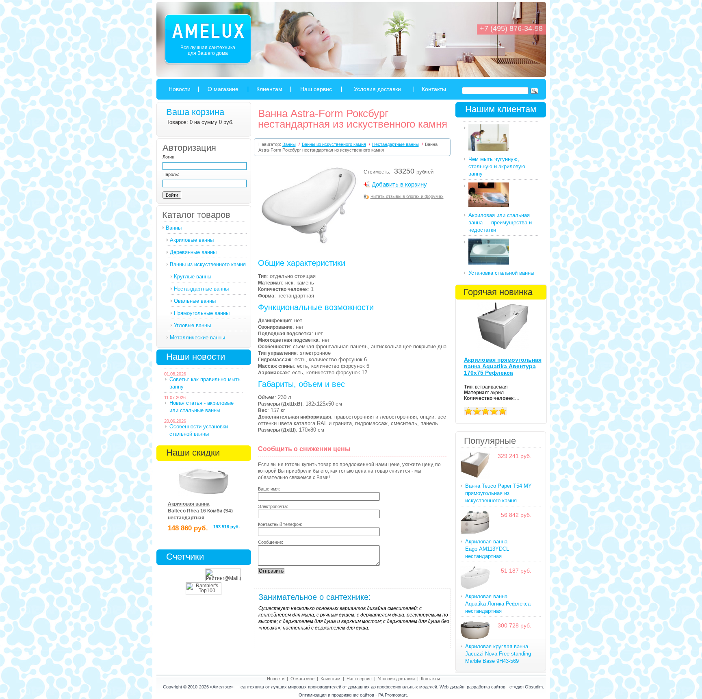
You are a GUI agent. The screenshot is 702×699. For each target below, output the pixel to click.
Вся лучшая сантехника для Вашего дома (207, 50)
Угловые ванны (192, 325)
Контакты (434, 89)
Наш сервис (316, 89)
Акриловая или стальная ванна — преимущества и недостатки (500, 222)
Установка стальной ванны (501, 273)
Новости (180, 89)
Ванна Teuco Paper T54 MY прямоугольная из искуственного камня (498, 493)
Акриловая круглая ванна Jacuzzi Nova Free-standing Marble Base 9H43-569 (498, 653)
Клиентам (269, 89)
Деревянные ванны (193, 252)
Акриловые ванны (192, 240)
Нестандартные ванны (201, 289)
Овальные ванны (195, 301)
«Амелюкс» (222, 686)
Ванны (174, 228)
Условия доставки (377, 89)
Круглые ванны (192, 277)
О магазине (223, 89)
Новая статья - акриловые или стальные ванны (201, 406)
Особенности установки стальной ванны (198, 430)
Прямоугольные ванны (202, 313)
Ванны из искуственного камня (208, 264)
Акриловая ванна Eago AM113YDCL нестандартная (487, 548)
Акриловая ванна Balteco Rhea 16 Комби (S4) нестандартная (200, 511)
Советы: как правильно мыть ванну (204, 383)
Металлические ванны (197, 337)
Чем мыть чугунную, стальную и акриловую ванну (496, 166)
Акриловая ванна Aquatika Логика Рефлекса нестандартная (498, 603)
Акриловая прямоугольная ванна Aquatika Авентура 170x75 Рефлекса (503, 366)
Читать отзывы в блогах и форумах (407, 196)
